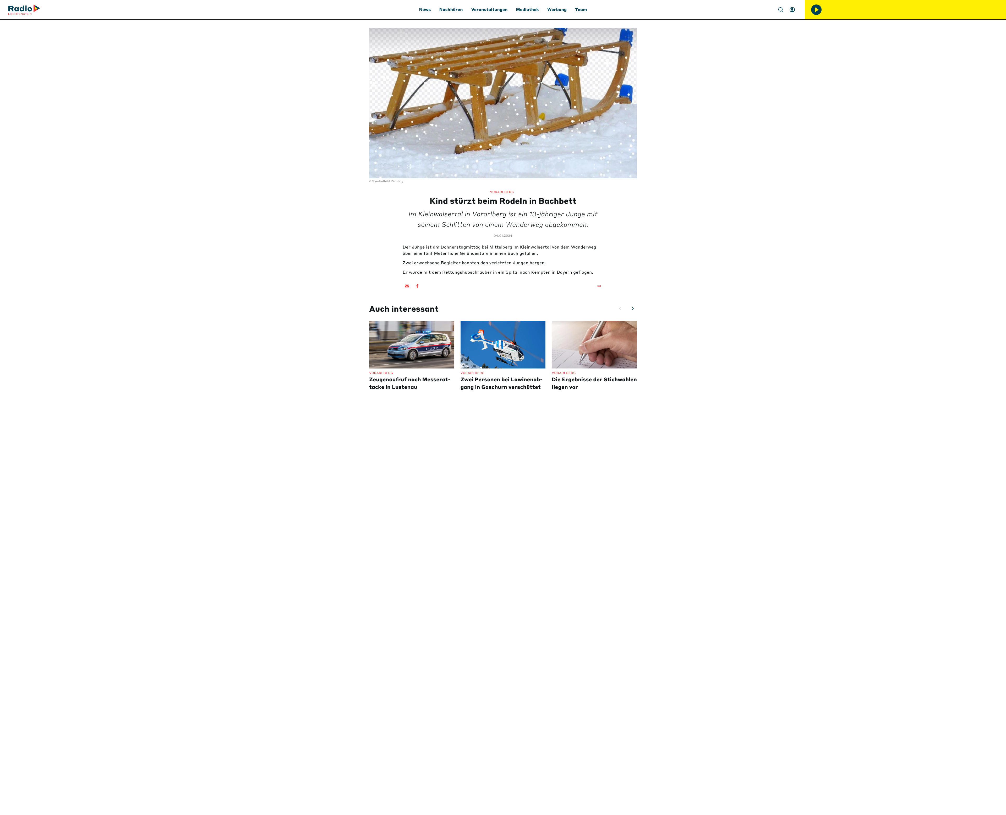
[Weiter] (632, 308)
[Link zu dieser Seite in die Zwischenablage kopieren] (599, 286)
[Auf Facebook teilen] (417, 286)
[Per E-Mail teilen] (407, 286)
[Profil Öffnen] (792, 9)
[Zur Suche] (781, 9)
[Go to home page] (24, 9)
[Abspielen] (816, 9)
